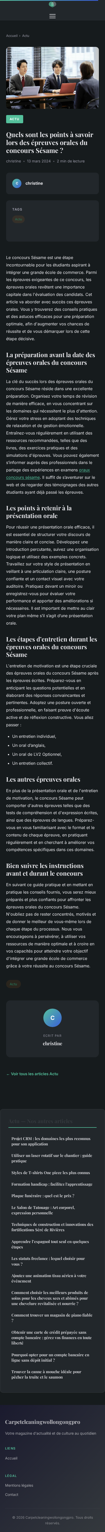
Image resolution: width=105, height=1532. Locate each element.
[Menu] (52, 16)
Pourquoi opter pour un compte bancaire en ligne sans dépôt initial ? (50, 1357)
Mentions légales (19, 1485)
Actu (25, 36)
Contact (11, 1494)
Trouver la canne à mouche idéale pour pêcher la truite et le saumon (46, 1374)
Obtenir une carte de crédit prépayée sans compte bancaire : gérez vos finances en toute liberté (51, 1338)
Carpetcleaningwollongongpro (42, 1421)
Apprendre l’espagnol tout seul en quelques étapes (50, 1244)
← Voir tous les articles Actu (32, 1073)
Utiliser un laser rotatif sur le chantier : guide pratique (51, 1158)
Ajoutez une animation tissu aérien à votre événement (48, 1278)
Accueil (12, 36)
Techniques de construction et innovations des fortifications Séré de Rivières (52, 1227)
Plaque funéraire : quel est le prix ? (42, 1195)
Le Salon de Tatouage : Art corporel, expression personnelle (43, 1210)
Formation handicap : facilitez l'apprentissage (52, 1184)
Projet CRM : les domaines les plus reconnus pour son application (50, 1141)
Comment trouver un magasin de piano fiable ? (52, 1317)
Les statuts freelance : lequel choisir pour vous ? (48, 1261)
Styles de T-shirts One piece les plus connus (50, 1172)
